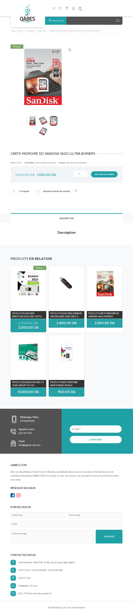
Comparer (24, 191)
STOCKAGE (52, 163)
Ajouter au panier (104, 174)
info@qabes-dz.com (27, 585)
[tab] (66, 218)
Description (66, 218)
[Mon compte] (73, 9)
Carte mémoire (41, 163)
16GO (71, 163)
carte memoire (80, 163)
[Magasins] (67, 9)
